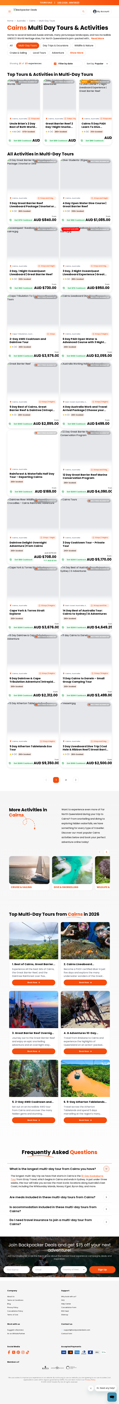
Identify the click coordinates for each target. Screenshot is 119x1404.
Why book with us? (68, 1296)
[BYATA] (45, 1367)
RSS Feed (65, 1311)
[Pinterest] (18, 1352)
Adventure (58, 52)
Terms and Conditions (64, 1276)
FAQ (62, 1300)
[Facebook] (9, 1352)
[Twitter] (13, 1352)
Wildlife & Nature (83, 45)
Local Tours (39, 52)
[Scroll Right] (106, 852)
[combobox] (71, 1269)
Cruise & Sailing (18, 52)
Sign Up (102, 1269)
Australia (21, 20)
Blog (9, 1304)
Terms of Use (12, 1315)
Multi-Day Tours (47, 20)
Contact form (66, 1333)
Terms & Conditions (15, 1300)
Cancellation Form (68, 1307)
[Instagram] (23, 1352)
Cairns (32, 20)
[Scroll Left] (99, 852)
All (11, 45)
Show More (76, 52)
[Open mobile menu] (9, 11)
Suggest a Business (15, 1330)
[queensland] (71, 1367)
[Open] (84, 1270)
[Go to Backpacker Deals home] (25, 11)
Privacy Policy (81, 1276)
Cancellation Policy (15, 1311)
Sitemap (64, 1315)
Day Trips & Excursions (55, 45)
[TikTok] (27, 1352)
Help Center (66, 1304)
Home (10, 20)
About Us (11, 1296)
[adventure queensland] (57, 1367)
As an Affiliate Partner (16, 1333)
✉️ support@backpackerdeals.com (75, 1330)
